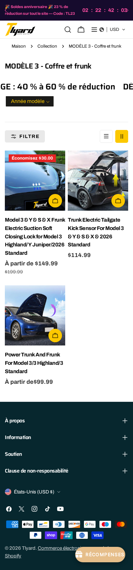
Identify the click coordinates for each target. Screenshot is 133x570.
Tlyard (29, 548)
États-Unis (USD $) (34, 491)
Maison (19, 46)
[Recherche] (67, 29)
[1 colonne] (106, 136)
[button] (112, 29)
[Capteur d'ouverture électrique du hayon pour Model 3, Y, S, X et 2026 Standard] (98, 181)
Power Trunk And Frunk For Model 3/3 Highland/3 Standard (34, 363)
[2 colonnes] (121, 136)
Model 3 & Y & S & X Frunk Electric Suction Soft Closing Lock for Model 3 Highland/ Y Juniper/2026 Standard (35, 236)
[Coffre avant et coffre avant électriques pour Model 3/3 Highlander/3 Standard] (35, 315)
